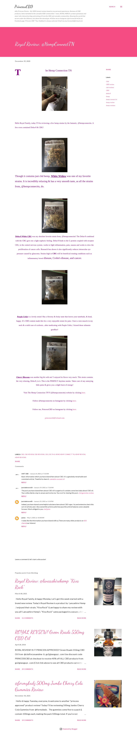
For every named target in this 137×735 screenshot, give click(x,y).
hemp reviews (110, 105)
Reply (23, 482)
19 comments (27, 720)
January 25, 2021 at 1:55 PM (43, 501)
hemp (108, 96)
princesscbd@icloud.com (54, 418)
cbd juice (47, 509)
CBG (107, 90)
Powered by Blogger (69, 729)
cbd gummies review (86, 493)
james (23, 518)
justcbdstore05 (26, 501)
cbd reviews (110, 87)
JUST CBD (25, 474)
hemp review (110, 102)
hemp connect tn (111, 99)
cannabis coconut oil (57, 479)
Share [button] (108, 69)
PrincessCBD (24, 6)
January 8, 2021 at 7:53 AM (39, 474)
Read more (81, 618)
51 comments (27, 618)
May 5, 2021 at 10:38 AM (35, 518)
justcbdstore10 (26, 487)
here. (84, 393)
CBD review (110, 84)
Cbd (107, 81)
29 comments (27, 669)
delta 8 (108, 93)
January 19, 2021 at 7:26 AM (44, 487)
